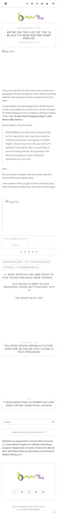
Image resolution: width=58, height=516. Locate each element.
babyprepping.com (12, 262)
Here (52, 186)
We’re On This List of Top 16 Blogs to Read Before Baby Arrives (29, 35)
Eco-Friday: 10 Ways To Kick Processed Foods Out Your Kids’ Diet (29, 285)
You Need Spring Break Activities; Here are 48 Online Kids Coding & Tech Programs (29, 348)
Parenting (26, 342)
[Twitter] (32, 3)
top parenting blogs (27, 267)
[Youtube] (47, 3)
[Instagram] (37, 3)
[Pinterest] (42, 3)
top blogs (8, 267)
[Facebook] (27, 3)
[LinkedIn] (33, 252)
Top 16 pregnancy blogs (37, 262)
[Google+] (37, 252)
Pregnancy (25, 28)
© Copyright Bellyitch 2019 (29, 507)
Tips (38, 28)
